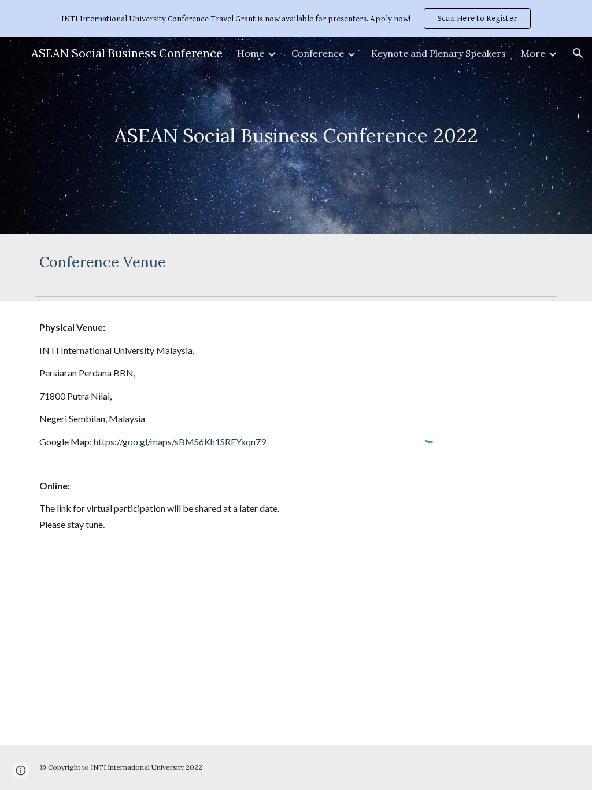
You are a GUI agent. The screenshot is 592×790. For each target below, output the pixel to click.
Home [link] (250, 53)
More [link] (533, 53)
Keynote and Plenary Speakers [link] (438, 53)
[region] (296, 18)
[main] (296, 135)
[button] (578, 53)
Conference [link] (317, 53)
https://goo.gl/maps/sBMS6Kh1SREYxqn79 (180, 441)
